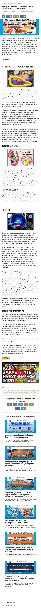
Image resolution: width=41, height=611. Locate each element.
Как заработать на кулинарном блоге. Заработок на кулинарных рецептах (19, 464)
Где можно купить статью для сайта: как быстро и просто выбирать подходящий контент (20, 347)
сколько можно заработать (28, 392)
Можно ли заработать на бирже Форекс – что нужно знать (19, 436)
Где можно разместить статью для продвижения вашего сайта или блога (19, 549)
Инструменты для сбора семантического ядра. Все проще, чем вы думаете (20, 578)
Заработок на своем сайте (27, 11)
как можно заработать (29, 390)
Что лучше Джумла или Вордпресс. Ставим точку (16, 521)
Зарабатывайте (13, 390)
